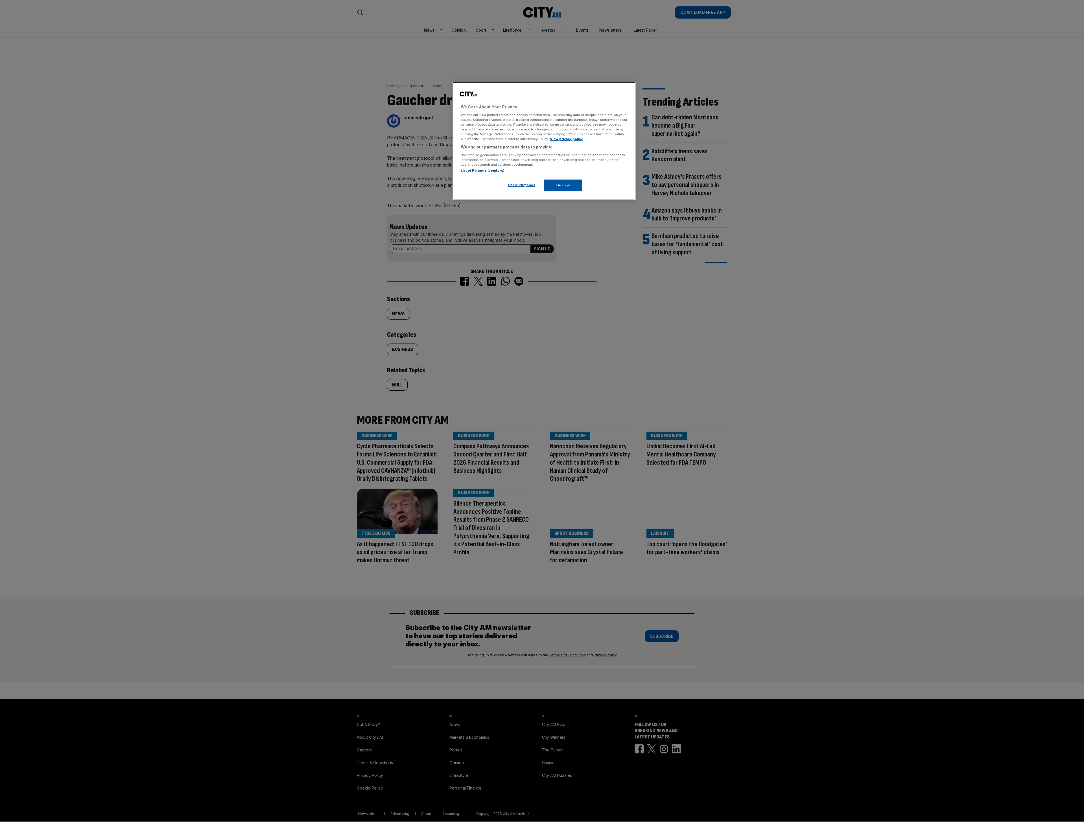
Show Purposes (521, 185)
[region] (544, 141)
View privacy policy (566, 139)
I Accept (563, 185)
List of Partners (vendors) (482, 170)
